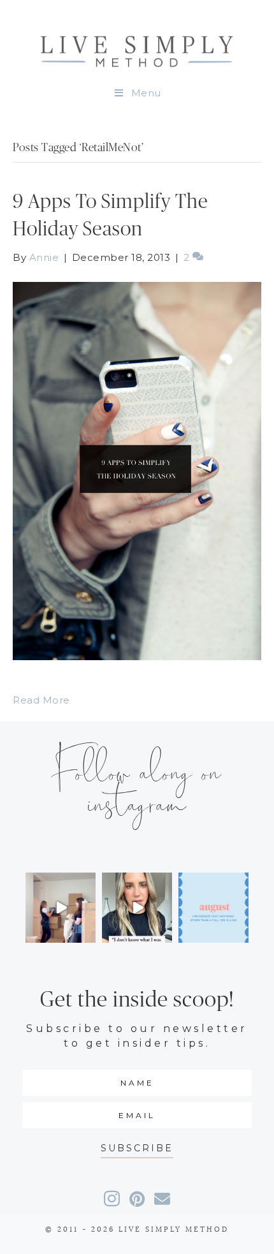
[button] (137, 1148)
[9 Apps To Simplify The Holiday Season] (137, 470)
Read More (41, 700)
